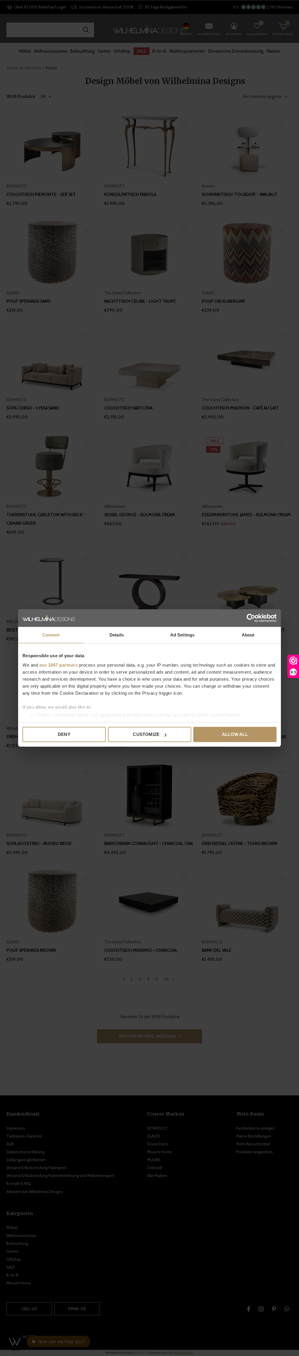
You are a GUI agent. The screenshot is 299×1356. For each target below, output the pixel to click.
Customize (146, 734)
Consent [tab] (51, 634)
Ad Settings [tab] (182, 634)
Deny (64, 734)
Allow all (235, 734)
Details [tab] (116, 634)
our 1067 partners (58, 664)
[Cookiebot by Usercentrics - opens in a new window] (251, 618)
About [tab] (248, 634)
